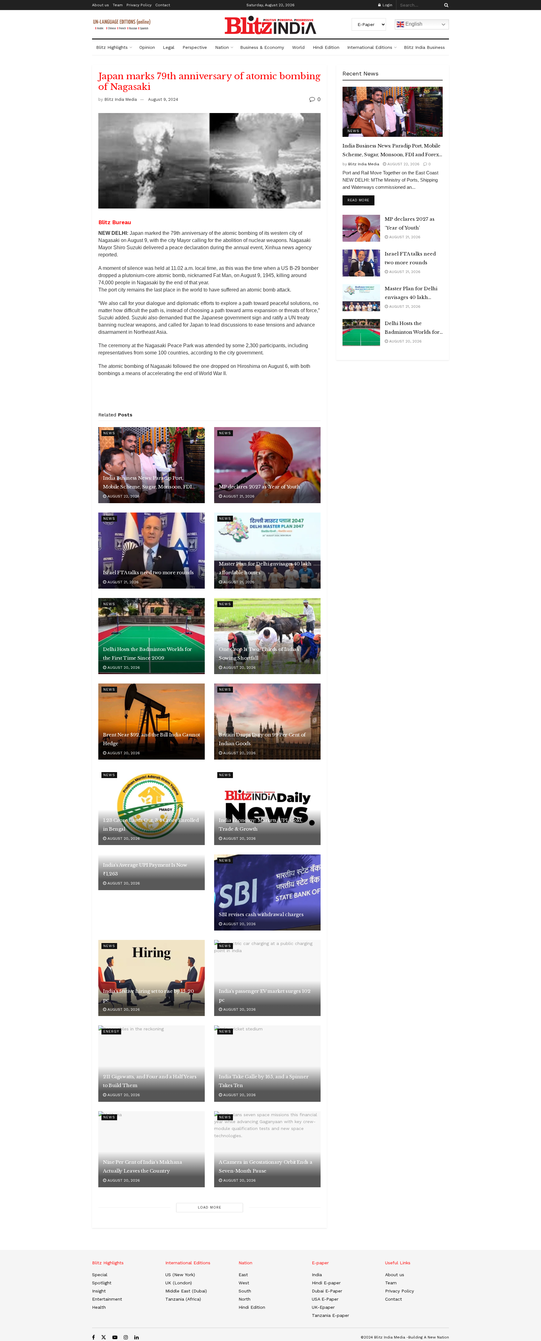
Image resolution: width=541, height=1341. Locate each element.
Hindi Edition (326, 47)
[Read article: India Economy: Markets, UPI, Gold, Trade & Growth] (267, 807)
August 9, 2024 (163, 99)
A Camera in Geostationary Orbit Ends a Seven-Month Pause (265, 1166)
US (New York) (180, 1274)
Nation (222, 47)
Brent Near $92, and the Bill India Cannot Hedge (151, 739)
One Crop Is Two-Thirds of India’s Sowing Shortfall (259, 653)
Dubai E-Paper (327, 1290)
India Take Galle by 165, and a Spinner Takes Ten (263, 1081)
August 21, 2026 (238, 496)
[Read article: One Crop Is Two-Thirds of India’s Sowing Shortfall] (267, 636)
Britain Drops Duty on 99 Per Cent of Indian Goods (262, 739)
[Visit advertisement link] (209, 396)
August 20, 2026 (123, 667)
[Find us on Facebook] (93, 1337)
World (298, 47)
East (243, 1274)
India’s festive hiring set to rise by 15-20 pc (148, 995)
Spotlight (101, 1282)
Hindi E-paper (326, 1282)
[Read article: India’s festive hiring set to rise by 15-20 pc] (151, 978)
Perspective (195, 47)
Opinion (147, 47)
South (245, 1290)
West (244, 1282)
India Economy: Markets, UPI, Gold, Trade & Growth (260, 824)
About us (100, 5)
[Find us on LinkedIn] (136, 1337)
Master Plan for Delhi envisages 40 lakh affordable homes (265, 568)
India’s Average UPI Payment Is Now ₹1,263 (145, 869)
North (244, 1299)
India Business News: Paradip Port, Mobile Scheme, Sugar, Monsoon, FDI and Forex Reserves (147, 483)
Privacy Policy (139, 5)
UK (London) (178, 1282)
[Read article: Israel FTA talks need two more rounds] (151, 551)
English (413, 24)
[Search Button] (445, 5)
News (109, 433)
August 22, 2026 (123, 496)
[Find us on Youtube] (114, 1337)
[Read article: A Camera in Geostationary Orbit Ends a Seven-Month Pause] (267, 1149)
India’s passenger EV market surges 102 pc (264, 995)
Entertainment (107, 1299)
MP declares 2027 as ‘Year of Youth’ (260, 487)
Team (118, 5)
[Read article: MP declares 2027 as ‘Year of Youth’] (267, 465)
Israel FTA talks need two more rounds (148, 572)
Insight (99, 1290)
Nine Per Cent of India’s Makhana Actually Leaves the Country (142, 1166)
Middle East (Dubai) (186, 1290)
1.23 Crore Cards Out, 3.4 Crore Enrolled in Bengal (151, 824)
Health (99, 1307)
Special (99, 1274)
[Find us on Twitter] (103, 1337)
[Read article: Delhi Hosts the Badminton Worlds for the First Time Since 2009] (151, 636)
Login (386, 5)
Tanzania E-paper (330, 1315)
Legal (168, 47)
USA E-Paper (325, 1299)
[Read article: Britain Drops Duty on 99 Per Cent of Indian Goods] (267, 721)
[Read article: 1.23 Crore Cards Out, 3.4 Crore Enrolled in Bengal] (151, 807)
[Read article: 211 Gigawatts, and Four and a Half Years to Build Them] (151, 1063)
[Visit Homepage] (270, 25)
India (317, 1274)
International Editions (369, 47)
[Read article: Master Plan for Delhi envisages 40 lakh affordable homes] (267, 551)
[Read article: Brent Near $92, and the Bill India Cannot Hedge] (151, 721)
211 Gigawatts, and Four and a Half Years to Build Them (150, 1081)
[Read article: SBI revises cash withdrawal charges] (267, 892)
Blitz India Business (424, 47)
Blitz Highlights (112, 47)
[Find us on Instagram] (126, 1337)
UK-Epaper (323, 1307)
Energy (111, 1031)
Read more (361, 200)
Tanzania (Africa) (183, 1299)
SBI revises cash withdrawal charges (261, 914)
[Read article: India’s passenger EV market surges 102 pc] (267, 978)
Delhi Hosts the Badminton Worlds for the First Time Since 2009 (147, 653)
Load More (209, 1207)
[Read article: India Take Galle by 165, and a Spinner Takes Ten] (267, 1063)
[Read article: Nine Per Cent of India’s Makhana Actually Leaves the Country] (151, 1149)
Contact (162, 5)
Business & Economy (262, 47)
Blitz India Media (120, 99)
